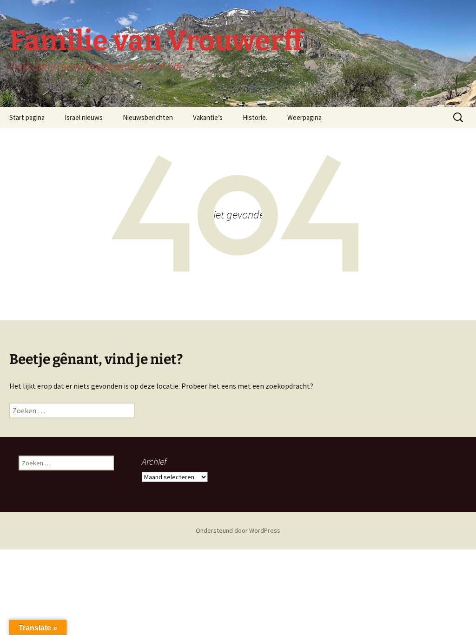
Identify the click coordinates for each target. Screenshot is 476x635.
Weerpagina (304, 117)
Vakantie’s (208, 117)
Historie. (255, 117)
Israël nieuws (84, 117)
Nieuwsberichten (148, 117)
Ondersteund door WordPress (238, 530)
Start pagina (27, 117)
